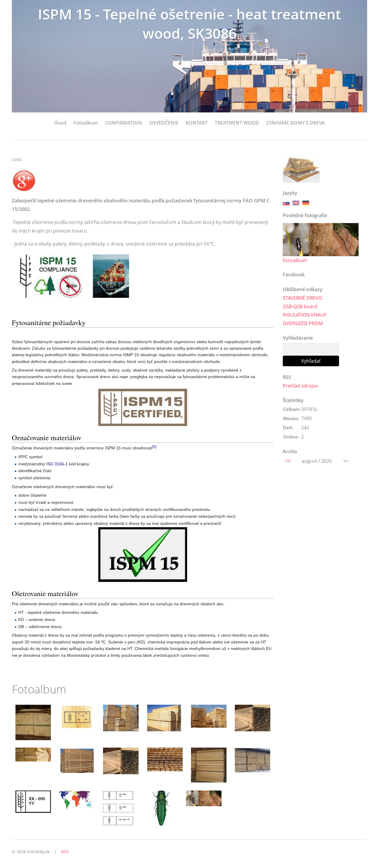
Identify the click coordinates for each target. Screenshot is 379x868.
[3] (154, 446)
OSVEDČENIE (164, 123)
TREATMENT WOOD (237, 123)
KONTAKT (197, 123)
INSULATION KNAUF (304, 315)
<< (287, 461)
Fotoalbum (85, 123)
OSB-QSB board (300, 306)
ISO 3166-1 (57, 464)
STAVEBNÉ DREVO (302, 298)
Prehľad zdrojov (300, 386)
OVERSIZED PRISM (303, 323)
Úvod (60, 123)
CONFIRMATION (123, 123)
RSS (65, 851)
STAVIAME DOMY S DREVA (295, 123)
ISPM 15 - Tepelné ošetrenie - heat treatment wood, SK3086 (189, 23)
